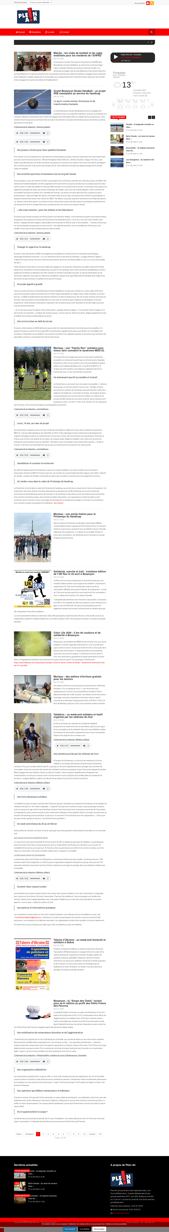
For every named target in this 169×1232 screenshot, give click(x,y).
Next (153, 117)
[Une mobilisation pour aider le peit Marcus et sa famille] (32, 738)
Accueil (22, 32)
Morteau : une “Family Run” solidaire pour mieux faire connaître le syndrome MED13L (79, 349)
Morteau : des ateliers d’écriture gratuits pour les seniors (77, 678)
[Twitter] (151, 42)
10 (84, 1134)
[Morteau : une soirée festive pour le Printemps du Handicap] (32, 537)
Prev (149, 117)
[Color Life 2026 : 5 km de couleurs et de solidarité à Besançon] (32, 644)
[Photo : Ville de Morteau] (32, 689)
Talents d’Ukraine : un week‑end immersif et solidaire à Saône (80, 941)
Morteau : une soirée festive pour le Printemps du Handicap (75, 515)
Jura (17, 1183)
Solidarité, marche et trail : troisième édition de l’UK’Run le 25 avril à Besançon (80, 573)
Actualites (36, 32)
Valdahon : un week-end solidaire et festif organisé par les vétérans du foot (78, 716)
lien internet (59, 503)
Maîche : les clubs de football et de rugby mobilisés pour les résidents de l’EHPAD (78, 54)
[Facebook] (147, 42)
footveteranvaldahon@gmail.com (28, 917)
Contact (65, 32)
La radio (50, 32)
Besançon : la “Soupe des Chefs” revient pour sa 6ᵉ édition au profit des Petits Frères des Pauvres (80, 1003)
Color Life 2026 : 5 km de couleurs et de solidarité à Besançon (77, 634)
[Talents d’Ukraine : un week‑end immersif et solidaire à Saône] (32, 965)
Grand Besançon (22, 1171)
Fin (100, 1134)
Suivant (92, 1134)
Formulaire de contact (121, 1213)
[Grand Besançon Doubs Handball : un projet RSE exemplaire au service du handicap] (32, 102)
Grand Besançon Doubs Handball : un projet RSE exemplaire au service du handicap (80, 92)
